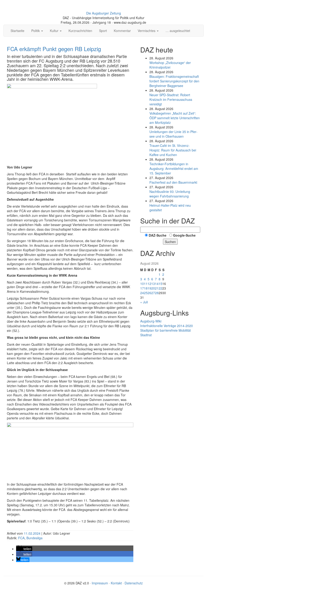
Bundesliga (34, 538)
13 (153, 283)
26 (149, 292)
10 (142, 283)
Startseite (17, 30)
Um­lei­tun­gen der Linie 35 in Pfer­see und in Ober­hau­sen (173, 134)
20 (153, 288)
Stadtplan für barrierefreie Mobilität (165, 330)
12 (149, 283)
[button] (24, 548)
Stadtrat (146, 335)
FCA (21, 538)
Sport (103, 30)
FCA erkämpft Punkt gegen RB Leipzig (54, 49)
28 (157, 292)
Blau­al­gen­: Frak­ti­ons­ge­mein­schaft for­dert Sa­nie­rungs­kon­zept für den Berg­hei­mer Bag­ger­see (174, 81)
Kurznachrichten (80, 30)
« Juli (144, 302)
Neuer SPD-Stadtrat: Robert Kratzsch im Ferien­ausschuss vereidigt (170, 99)
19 (149, 288)
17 (142, 288)
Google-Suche (184, 235)
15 (160, 283)
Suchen (170, 241)
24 (142, 292)
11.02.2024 (32, 533)
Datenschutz (134, 583)
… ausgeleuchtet (178, 30)
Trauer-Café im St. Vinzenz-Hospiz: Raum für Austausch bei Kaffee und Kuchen (172, 150)
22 (160, 288)
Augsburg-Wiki (150, 321)
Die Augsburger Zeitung (103, 13)
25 (146, 292)
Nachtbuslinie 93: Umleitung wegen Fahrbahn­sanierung (169, 193)
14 (157, 283)
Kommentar (122, 30)
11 (146, 283)
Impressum (100, 583)
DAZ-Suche (157, 235)
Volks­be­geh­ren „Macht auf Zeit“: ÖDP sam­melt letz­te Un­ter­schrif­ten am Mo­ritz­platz (174, 118)
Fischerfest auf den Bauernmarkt (173, 182)
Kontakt (116, 583)
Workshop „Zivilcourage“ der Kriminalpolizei (170, 65)
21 (157, 288)
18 (146, 288)
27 (153, 292)
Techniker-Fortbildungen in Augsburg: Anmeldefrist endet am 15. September (173, 168)
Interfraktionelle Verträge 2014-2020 (166, 325)
